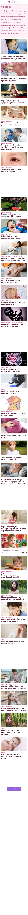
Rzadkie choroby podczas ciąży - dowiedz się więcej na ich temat (14, 259)
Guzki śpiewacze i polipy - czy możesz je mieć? (12, 642)
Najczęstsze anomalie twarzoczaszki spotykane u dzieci (11, 756)
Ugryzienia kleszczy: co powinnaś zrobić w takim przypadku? (10, 732)
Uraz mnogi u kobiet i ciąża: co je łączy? (13, 437)
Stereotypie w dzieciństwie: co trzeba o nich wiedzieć (13, 620)
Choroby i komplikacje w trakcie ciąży (12, 256)
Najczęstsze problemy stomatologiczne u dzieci (10, 237)
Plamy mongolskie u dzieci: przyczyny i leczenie (11, 124)
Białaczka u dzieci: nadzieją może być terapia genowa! (14, 80)
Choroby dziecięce (6, 54)
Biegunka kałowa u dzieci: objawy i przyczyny (11, 392)
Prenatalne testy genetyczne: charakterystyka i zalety (12, 325)
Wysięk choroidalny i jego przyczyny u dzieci (11, 170)
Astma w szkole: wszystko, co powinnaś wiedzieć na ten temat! (13, 709)
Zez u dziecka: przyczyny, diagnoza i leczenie (11, 459)
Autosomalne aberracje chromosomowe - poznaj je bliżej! (14, 552)
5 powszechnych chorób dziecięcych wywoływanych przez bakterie (12, 147)
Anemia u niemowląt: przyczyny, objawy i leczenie (13, 303)
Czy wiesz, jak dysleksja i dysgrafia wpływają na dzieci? (12, 102)
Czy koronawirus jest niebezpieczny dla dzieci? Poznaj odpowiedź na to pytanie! (13, 529)
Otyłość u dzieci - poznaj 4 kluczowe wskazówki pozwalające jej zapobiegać (11, 575)
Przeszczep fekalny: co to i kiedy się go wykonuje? (13, 414)
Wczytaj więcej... (14, 789)
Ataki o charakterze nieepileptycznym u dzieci (11, 370)
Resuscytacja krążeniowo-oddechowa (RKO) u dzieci (11, 215)
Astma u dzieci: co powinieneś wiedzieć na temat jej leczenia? (13, 58)
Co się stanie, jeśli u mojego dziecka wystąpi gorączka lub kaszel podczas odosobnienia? (13, 482)
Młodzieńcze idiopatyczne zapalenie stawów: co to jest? (12, 598)
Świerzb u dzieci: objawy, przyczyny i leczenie (11, 281)
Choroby (3, 389)
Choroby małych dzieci (7, 300)
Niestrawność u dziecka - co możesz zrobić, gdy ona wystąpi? (14, 687)
